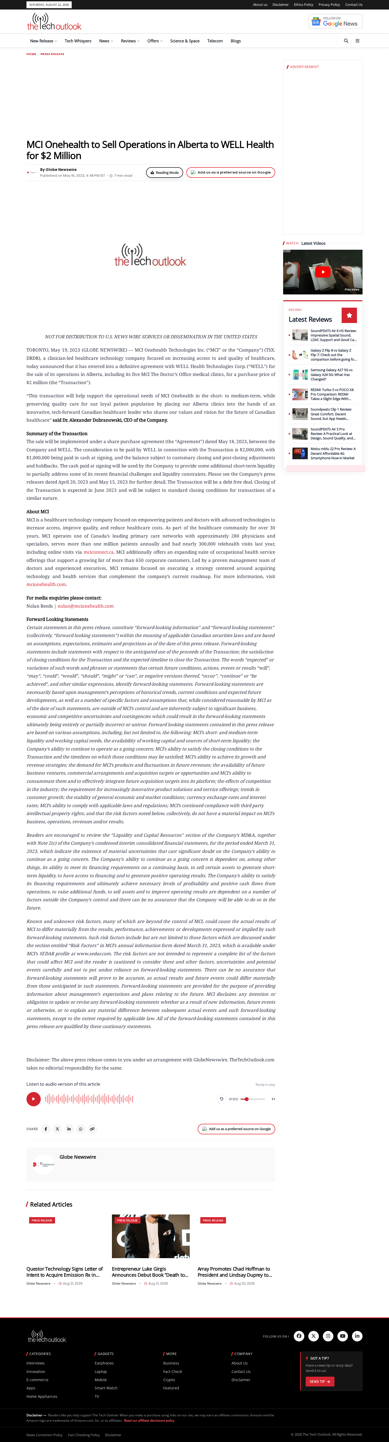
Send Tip (317, 1381)
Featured (171, 1387)
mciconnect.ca (99, 552)
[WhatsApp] (80, 1129)
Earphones (104, 1363)
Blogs (236, 40)
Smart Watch (106, 1387)
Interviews (35, 1363)
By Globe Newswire (58, 169)
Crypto (169, 1379)
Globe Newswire (78, 1157)
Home (31, 54)
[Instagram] (328, 1336)
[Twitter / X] (57, 1129)
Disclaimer (281, 4)
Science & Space (185, 40)
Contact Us (354, 4)
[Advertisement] (150, 97)
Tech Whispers (78, 40)
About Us (240, 1363)
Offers (153, 40)
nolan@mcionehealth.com (86, 606)
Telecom (215, 40)
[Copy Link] (92, 1129)
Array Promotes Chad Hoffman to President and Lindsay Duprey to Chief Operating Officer (234, 1272)
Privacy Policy (329, 4)
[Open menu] (357, 41)
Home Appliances (41, 1396)
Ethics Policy (303, 4)
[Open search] (346, 41)
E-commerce (37, 1379)
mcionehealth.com (46, 584)
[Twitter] (313, 1336)
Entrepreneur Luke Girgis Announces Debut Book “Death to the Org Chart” (148, 1272)
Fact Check (172, 1371)
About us (260, 4)
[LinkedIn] (69, 1129)
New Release (41, 40)
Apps (30, 1387)
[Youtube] (342, 1336)
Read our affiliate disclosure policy (149, 1420)
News (104, 40)
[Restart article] (222, 1099)
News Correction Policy (44, 1434)
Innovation (35, 1371)
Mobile (101, 1379)
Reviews (128, 40)
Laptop (101, 1371)
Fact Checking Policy (84, 1434)
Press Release (52, 54)
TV (97, 1396)
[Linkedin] (357, 1336)
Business (171, 1363)
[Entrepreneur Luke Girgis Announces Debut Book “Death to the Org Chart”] (150, 1236)
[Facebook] (46, 1129)
